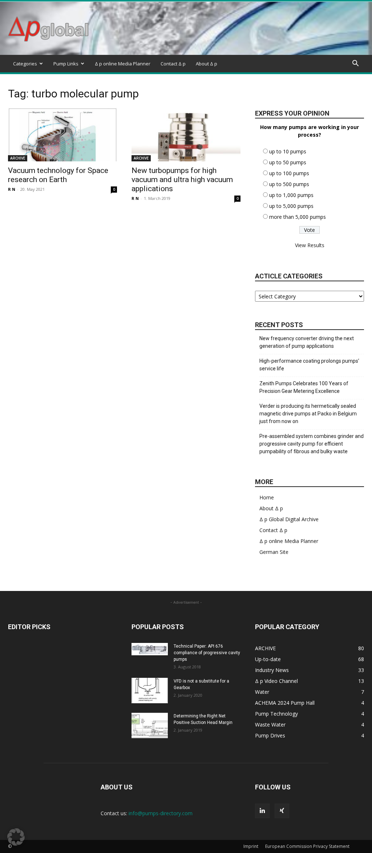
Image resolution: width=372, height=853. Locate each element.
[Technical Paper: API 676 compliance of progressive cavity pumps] (150, 649)
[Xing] (282, 811)
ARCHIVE (17, 158)
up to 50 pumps (287, 162)
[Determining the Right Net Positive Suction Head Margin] (150, 725)
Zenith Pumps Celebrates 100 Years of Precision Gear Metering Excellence (303, 387)
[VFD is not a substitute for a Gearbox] (150, 690)
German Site (273, 551)
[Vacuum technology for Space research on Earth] (62, 134)
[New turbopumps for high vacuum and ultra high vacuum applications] (186, 134)
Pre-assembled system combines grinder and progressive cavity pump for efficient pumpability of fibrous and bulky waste (311, 443)
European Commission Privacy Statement (307, 846)
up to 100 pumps (289, 173)
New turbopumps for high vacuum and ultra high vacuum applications (182, 179)
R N (11, 189)
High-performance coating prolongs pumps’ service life (309, 364)
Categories (25, 63)
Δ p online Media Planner (122, 63)
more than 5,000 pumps (297, 216)
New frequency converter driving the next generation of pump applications (306, 342)
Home (266, 497)
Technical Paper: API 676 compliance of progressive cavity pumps (207, 653)
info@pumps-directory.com (161, 813)
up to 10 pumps (287, 151)
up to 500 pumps (289, 184)
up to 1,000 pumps (291, 195)
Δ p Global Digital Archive (289, 519)
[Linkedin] (262, 811)
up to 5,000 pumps (291, 205)
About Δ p (206, 63)
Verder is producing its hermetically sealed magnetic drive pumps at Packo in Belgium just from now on (308, 413)
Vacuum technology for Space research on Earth (58, 175)
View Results (309, 245)
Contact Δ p (173, 63)
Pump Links (65, 63)
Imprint (250, 846)
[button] (355, 64)
